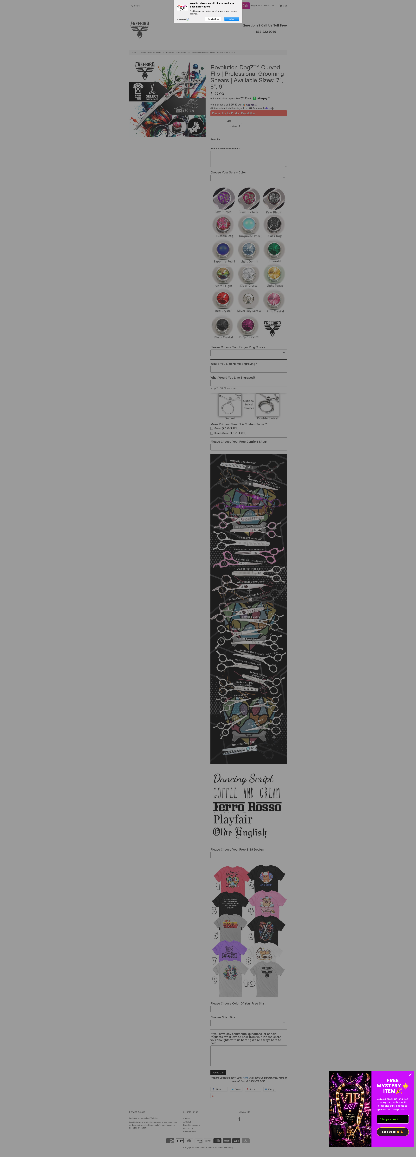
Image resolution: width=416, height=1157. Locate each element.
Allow (231, 19)
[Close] (410, 1075)
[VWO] (190, 19)
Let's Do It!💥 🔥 (392, 1132)
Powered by (182, 19)
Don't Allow (213, 19)
